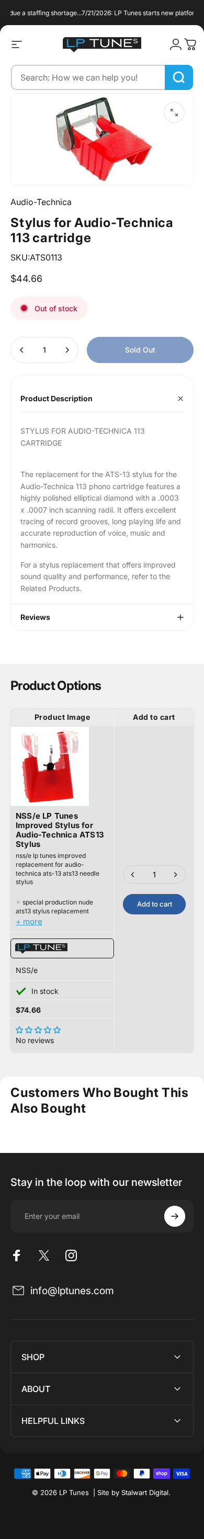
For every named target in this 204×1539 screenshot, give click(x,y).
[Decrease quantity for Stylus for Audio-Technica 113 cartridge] (22, 350)
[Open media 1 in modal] (174, 112)
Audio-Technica (41, 202)
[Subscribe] (174, 1216)
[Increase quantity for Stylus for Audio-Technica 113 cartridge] (67, 350)
